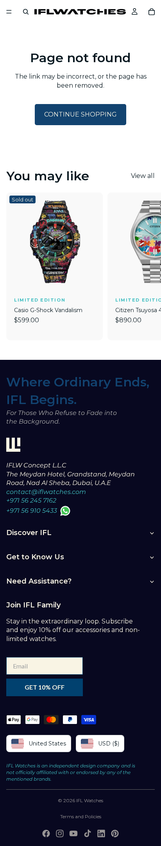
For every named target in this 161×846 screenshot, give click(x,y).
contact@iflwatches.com (46, 492)
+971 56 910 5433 (31, 510)
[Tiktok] (87, 833)
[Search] (25, 11)
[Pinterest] (115, 833)
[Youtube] (73, 833)
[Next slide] (146, 266)
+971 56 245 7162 (31, 500)
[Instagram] (59, 833)
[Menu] (9, 12)
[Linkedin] (101, 833)
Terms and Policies (80, 816)
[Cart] (151, 11)
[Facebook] (46, 833)
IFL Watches (89, 800)
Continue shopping (80, 114)
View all (143, 176)
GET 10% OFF (44, 687)
